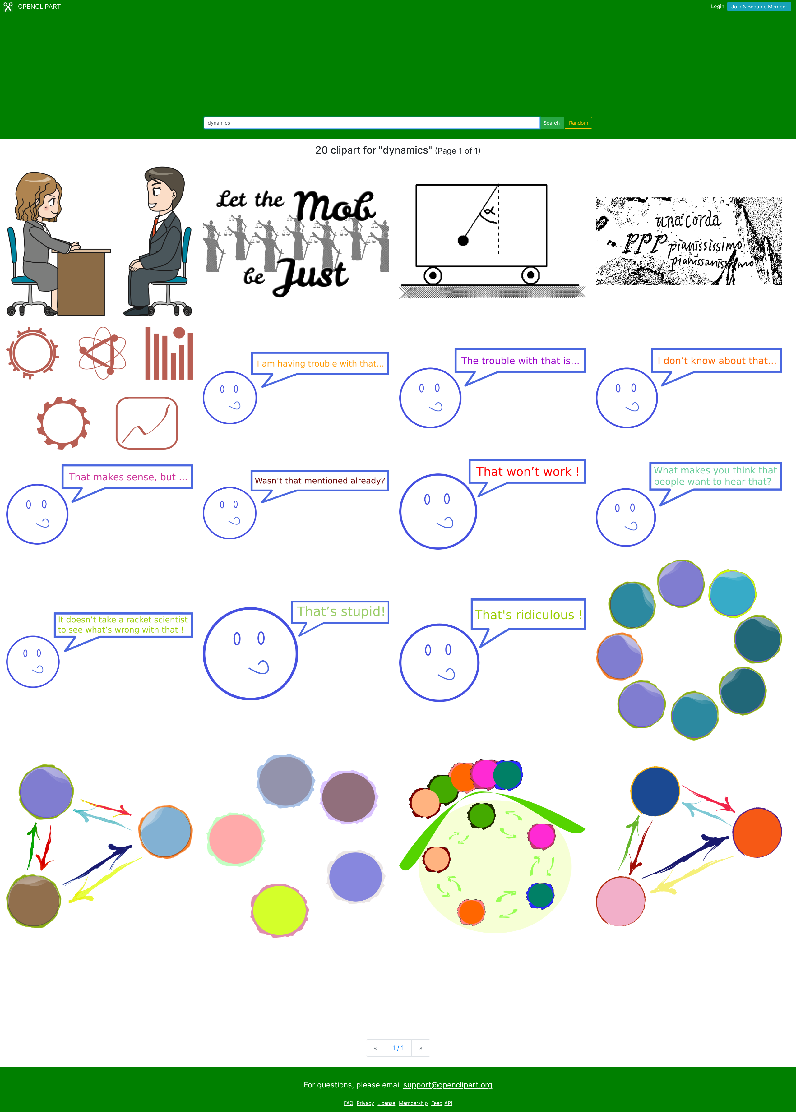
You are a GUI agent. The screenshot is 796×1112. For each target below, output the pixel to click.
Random (578, 123)
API (448, 1103)
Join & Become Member (759, 6)
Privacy (365, 1103)
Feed (436, 1103)
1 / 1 (398, 1048)
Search (552, 123)
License (386, 1103)
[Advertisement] (398, 65)
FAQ (348, 1103)
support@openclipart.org (448, 1084)
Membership (413, 1103)
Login (717, 6)
